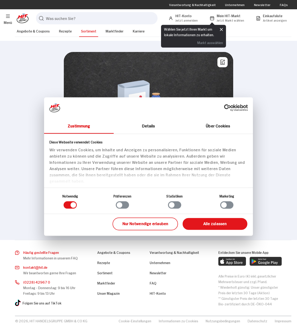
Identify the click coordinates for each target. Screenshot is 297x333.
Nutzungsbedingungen (223, 320)
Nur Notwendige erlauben (145, 223)
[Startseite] (22, 18)
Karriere (139, 31)
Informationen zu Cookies (178, 320)
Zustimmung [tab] (79, 125)
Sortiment (88, 31)
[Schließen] (221, 29)
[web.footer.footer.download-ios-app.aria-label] (232, 261)
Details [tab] (148, 125)
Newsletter (262, 4)
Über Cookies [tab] (218, 125)
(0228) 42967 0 (36, 282)
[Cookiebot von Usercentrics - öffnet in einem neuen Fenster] (227, 107)
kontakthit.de (35, 267)
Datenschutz (257, 320)
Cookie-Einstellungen (135, 320)
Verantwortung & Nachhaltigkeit (192, 4)
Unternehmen (235, 4)
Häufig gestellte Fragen (41, 252)
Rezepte (65, 31)
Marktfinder (114, 31)
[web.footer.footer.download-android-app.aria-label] (266, 261)
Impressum (283, 320)
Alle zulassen (215, 223)
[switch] (122, 205)
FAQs (284, 4)
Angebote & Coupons (33, 31)
